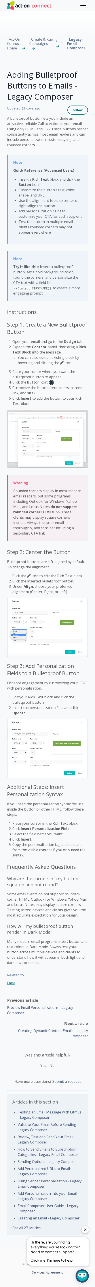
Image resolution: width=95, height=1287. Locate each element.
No (52, 1065)
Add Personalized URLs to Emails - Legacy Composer (46, 1171)
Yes (43, 1065)
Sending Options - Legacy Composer (48, 1161)
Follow (78, 110)
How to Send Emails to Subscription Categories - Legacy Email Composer (48, 1152)
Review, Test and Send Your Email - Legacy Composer (46, 1139)
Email (59, 41)
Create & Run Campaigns (41, 41)
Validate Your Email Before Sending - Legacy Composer (48, 1127)
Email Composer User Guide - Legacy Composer (48, 1208)
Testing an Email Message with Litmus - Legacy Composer (49, 1115)
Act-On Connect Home (14, 44)
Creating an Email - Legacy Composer (49, 1218)
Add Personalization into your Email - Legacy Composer (48, 1196)
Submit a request (66, 1081)
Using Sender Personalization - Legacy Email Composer (50, 1184)
